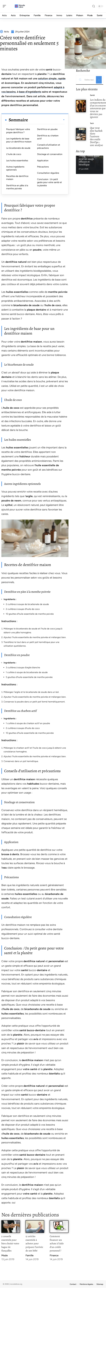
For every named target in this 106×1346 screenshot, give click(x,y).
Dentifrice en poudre (47, 129)
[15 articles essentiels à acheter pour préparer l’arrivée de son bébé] (35, 1226)
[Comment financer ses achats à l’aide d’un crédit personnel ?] (59, 1226)
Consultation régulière (48, 173)
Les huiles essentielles (17, 160)
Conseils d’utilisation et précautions (48, 146)
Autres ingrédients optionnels (15, 168)
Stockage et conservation (49, 154)
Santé (92, 95)
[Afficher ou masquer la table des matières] (46, 119)
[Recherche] (94, 6)
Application (42, 160)
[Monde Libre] (19, 6)
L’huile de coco (13, 154)
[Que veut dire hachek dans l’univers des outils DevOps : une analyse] (81, 134)
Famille (30, 1255)
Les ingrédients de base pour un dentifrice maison (18, 140)
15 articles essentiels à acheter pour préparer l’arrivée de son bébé (34, 1243)
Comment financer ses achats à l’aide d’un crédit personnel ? (57, 1243)
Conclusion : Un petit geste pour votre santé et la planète (49, 182)
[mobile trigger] (5, 6)
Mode (4, 1255)
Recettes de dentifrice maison (17, 177)
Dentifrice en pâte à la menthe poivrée (17, 187)
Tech (92, 123)
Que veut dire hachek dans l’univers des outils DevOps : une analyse (96, 136)
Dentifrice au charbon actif (48, 137)
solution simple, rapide (52, 78)
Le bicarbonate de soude (18, 148)
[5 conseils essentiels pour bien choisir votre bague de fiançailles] (11, 1226)
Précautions (43, 166)
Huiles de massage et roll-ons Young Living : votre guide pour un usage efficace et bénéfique (89, 157)
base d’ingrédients (30, 91)
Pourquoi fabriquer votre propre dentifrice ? (18, 131)
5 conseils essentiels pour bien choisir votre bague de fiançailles (10, 1243)
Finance (54, 1255)
